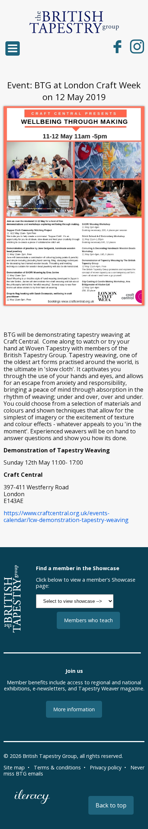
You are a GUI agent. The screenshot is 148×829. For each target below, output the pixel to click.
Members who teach (88, 620)
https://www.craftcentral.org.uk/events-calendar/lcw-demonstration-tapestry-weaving (66, 516)
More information (74, 709)
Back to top (111, 805)
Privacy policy (105, 767)
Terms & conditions (57, 767)
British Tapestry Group (50, 756)
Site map (14, 767)
